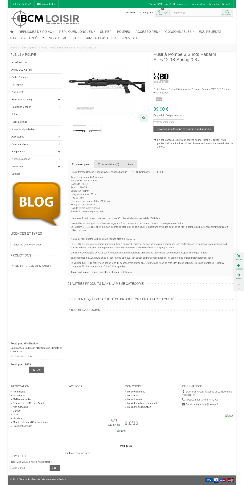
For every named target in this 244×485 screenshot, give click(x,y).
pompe (86, 272)
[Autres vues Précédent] (69, 133)
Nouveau (129, 38)
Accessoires (147, 31)
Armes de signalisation (23, 129)
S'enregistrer (146, 12)
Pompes (123, 31)
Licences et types (26, 233)
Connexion (130, 12)
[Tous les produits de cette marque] (193, 76)
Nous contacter (47, 4)
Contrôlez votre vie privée (78, 453)
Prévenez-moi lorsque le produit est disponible (184, 128)
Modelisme (58, 38)
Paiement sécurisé (21, 426)
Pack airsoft (17, 92)
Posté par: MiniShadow (24, 342)
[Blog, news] (36, 204)
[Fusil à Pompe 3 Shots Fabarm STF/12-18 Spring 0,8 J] (79, 131)
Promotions (20, 255)
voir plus (126, 445)
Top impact (17, 84)
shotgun (115, 272)
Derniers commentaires (31, 266)
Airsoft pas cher (101, 38)
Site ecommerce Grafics (53, 479)
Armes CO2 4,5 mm (21, 69)
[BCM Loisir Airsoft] (45, 18)
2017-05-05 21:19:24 (21, 355)
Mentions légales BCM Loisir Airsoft (30, 422)
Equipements (210, 31)
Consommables (178, 31)
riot (122, 272)
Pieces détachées (26, 38)
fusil (80, 272)
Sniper (106, 31)
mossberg (105, 272)
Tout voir (36, 369)
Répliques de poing (35, 31)
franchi (95, 272)
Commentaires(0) (108, 164)
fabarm (128, 272)
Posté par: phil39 (20, 363)
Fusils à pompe (19, 122)
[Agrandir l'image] (144, 118)
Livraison (16, 418)
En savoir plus (80, 164)
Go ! (54, 468)
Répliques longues (76, 31)
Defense (15, 174)
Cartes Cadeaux (19, 77)
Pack (76, 38)
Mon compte (134, 386)
